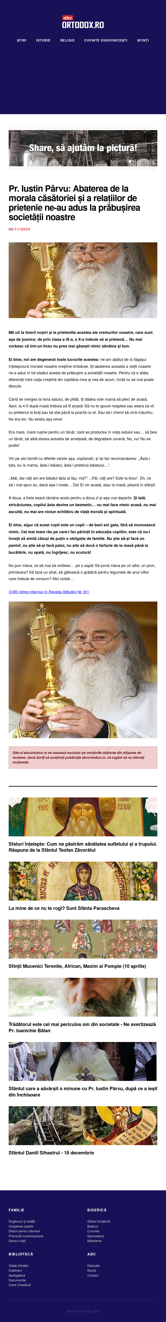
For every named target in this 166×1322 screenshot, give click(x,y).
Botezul (92, 1226)
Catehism (15, 1270)
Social (91, 1270)
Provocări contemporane (26, 1236)
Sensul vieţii (17, 1240)
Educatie (93, 1265)
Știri (22, 40)
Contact (92, 1275)
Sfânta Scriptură (98, 1221)
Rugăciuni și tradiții (22, 1221)
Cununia (93, 1231)
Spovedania (95, 1236)
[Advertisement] (83, 75)
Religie (67, 40)
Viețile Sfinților (19, 1265)
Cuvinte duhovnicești (106, 40)
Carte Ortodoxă (19, 1284)
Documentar (17, 1280)
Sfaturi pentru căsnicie (24, 1231)
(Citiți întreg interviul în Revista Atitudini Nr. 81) (49, 591)
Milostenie (94, 1240)
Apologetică (17, 1275)
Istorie (43, 40)
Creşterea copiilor (21, 1226)
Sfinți (143, 40)
